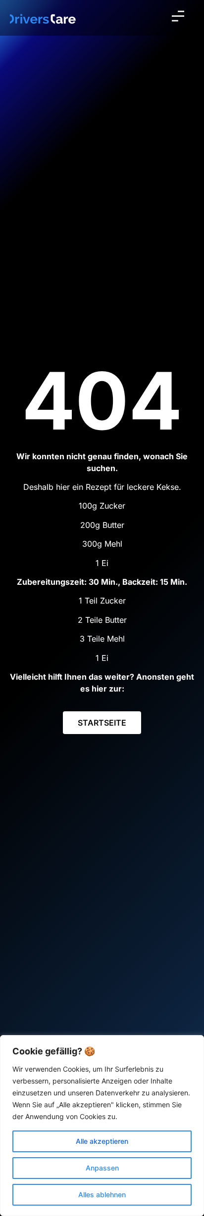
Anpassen (102, 1168)
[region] (102, 1125)
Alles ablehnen (102, 1194)
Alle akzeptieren (102, 1141)
